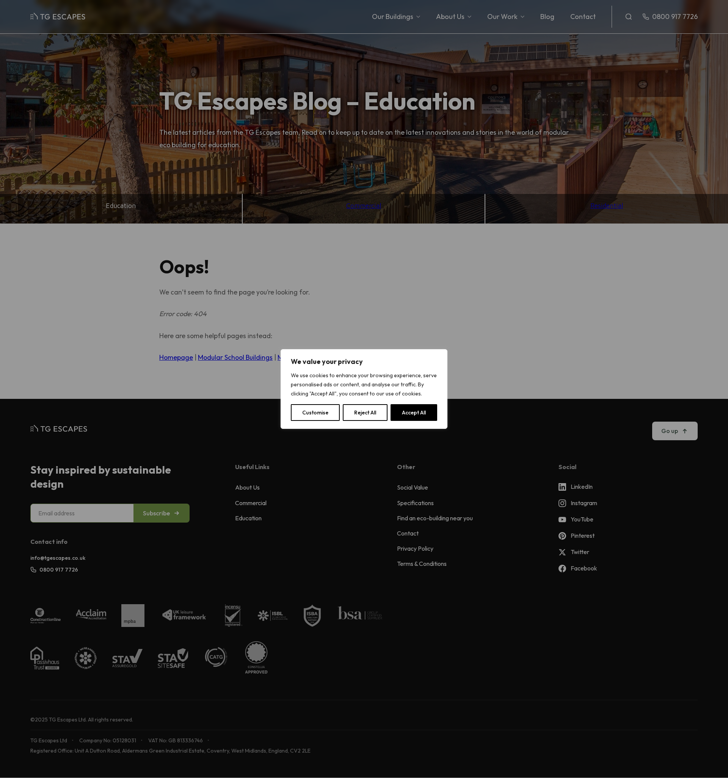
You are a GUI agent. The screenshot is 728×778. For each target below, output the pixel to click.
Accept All (414, 412)
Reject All (365, 412)
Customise (315, 412)
